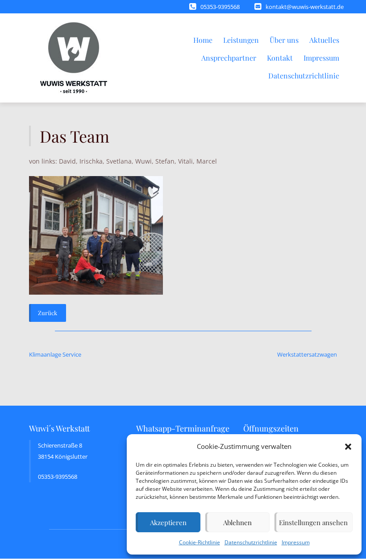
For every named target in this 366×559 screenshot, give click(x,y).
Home (202, 40)
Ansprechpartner (228, 57)
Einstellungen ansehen (313, 522)
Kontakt (280, 57)
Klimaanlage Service (55, 354)
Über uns (284, 40)
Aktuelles (324, 40)
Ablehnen (237, 522)
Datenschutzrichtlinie (251, 542)
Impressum (296, 542)
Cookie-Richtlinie (199, 542)
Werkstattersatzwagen (307, 354)
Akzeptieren (168, 522)
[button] (348, 446)
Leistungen (241, 40)
